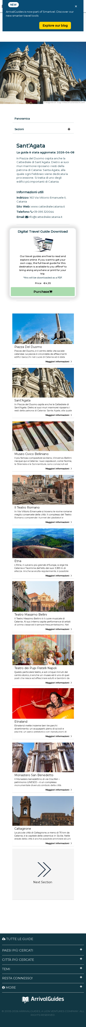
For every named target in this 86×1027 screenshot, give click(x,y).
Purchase (41, 292)
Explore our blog (55, 25)
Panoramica (22, 118)
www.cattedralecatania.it (48, 206)
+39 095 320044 (43, 211)
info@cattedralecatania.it (45, 216)
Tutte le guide (19, 939)
